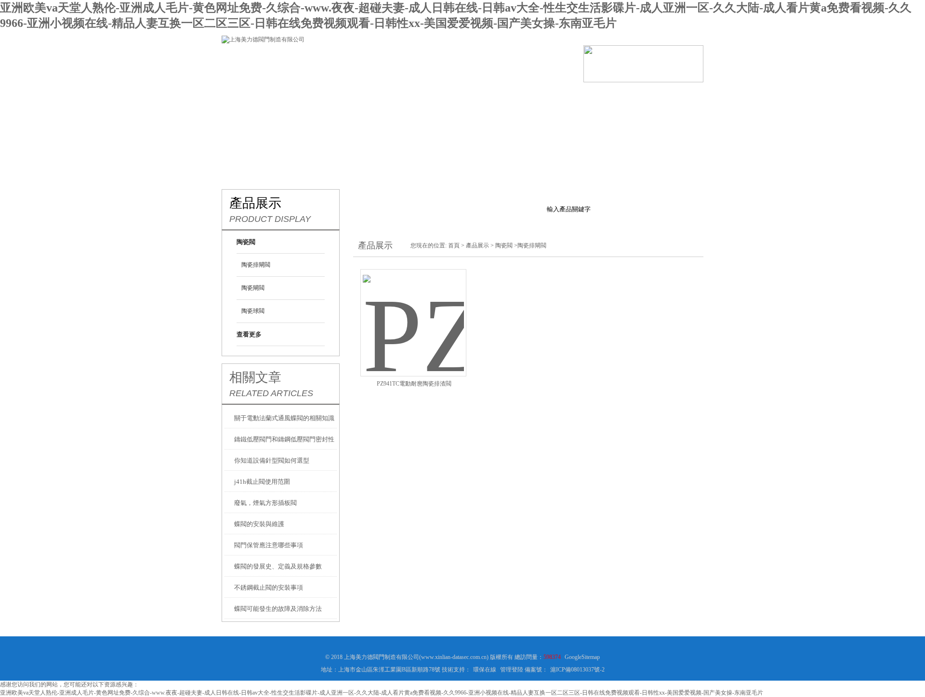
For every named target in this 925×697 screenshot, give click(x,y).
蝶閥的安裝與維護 (259, 524)
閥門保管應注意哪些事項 (268, 545)
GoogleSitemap (582, 657)
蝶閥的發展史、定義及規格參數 (278, 566)
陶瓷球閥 (252, 311)
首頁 (454, 245)
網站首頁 (250, 97)
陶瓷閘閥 (252, 287)
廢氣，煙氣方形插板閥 (265, 502)
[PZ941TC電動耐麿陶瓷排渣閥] (413, 311)
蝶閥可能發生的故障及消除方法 (278, 608)
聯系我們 (655, 97)
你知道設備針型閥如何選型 (271, 460)
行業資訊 (423, 97)
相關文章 (255, 377)
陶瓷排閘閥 (255, 264)
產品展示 (366, 97)
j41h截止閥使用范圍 (262, 481)
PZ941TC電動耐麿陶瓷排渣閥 (414, 383)
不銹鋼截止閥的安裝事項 (268, 587)
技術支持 (481, 97)
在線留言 (597, 97)
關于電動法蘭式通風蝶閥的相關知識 (284, 418)
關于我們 (308, 97)
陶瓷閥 (504, 245)
